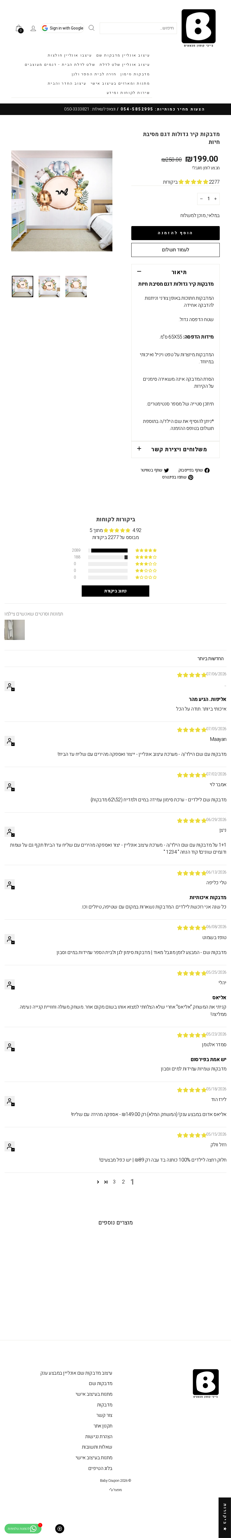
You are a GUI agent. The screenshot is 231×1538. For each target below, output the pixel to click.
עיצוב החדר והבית (67, 83)
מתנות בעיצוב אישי (93, 1394)
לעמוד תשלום (175, 250)
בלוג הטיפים (100, 1468)
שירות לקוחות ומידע (128, 92)
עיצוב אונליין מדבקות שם (123, 55)
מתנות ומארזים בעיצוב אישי (120, 83)
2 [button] (123, 1182)
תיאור (179, 272)
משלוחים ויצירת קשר (179, 449)
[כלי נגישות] (59, 1528)
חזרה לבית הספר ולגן (94, 74)
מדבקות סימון (135, 74)
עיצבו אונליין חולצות (70, 55)
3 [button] (114, 1182)
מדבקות (104, 1405)
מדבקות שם (100, 1383)
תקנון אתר (103, 1426)
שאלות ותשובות (97, 1447)
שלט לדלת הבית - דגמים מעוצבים (60, 64)
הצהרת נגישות (98, 1436)
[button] (194, 182)
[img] (191, 675)
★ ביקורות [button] (225, 1517)
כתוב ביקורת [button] (115, 591)
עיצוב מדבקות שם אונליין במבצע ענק (76, 1373)
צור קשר (104, 1415)
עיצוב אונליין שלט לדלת (124, 64)
